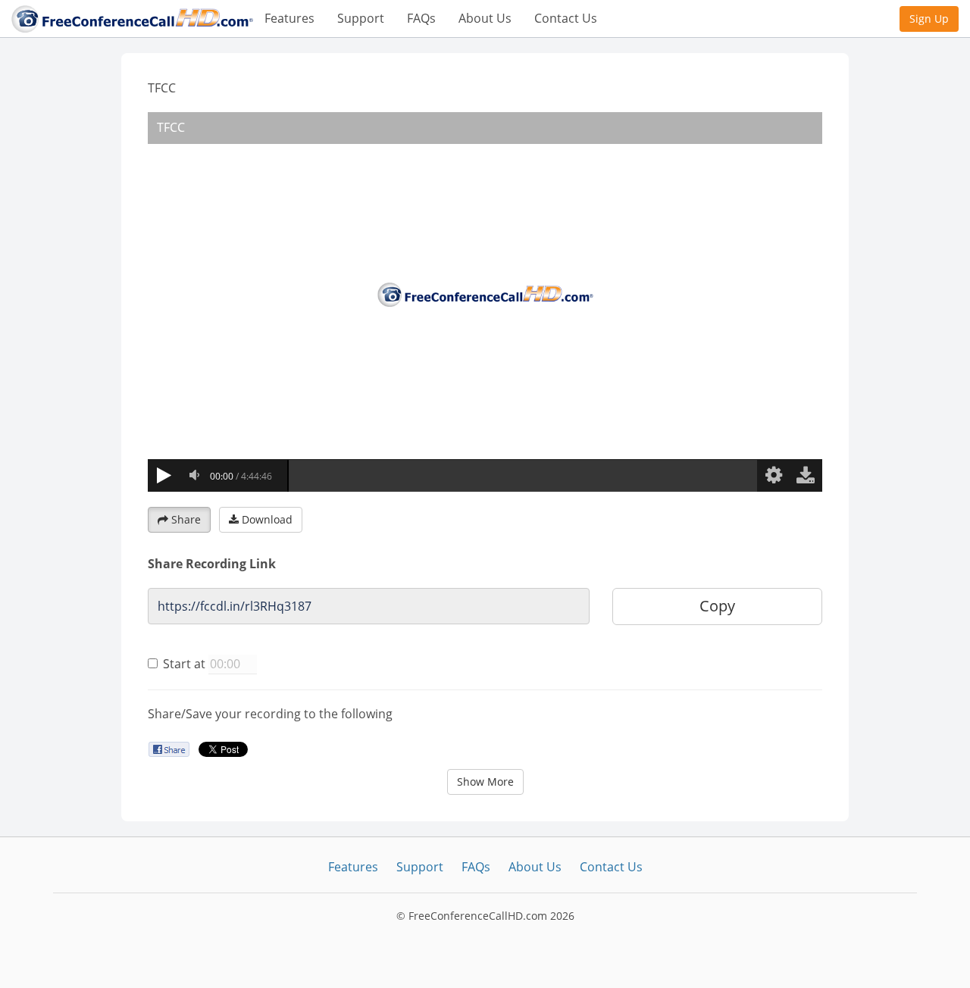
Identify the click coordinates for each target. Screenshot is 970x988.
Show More (485, 781)
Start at (184, 663)
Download (267, 519)
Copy (717, 606)
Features (289, 18)
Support (360, 18)
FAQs (421, 18)
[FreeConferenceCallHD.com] (132, 17)
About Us (485, 18)
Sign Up (929, 18)
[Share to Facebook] (168, 749)
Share (186, 519)
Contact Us (565, 18)
